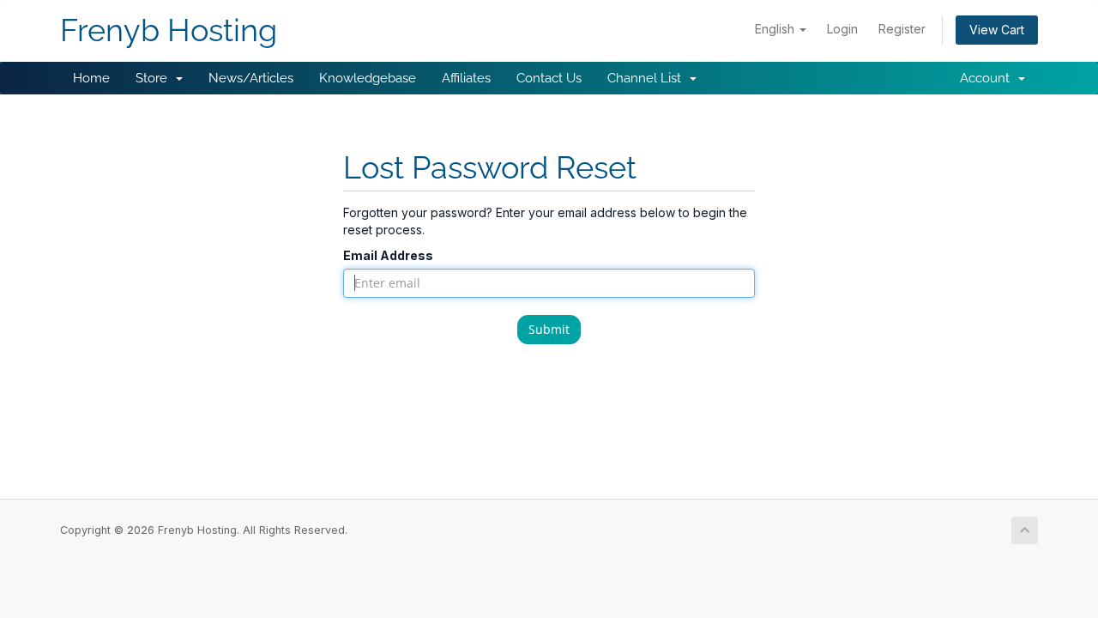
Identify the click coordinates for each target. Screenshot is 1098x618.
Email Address (388, 255)
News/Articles (250, 78)
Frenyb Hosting (168, 30)
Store (155, 78)
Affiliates (466, 78)
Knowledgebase (367, 78)
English (776, 28)
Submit (549, 329)
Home (91, 78)
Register (902, 28)
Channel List (647, 78)
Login (842, 28)
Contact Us (549, 78)
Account (988, 78)
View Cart (996, 29)
